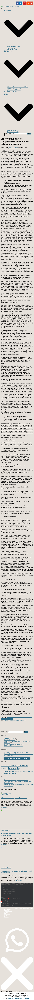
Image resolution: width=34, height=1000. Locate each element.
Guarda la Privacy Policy (22, 998)
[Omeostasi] (10, 6)
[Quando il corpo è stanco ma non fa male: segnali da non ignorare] (15, 829)
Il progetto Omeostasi (13, 46)
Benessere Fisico (12, 130)
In (5, 922)
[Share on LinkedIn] (20, 3)
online (14, 771)
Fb (5, 920)
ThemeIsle (30, 908)
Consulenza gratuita (11, 91)
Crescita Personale (12, 132)
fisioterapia (13, 768)
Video (5, 93)
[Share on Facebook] (17, 3)
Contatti (6, 917)
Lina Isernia (11, 48)
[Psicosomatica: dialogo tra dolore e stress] (6, 793)
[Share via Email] (31, 3)
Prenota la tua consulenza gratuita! (17, 758)
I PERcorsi (8, 911)
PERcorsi (7, 743)
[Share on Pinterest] (24, 3)
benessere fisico (6, 766)
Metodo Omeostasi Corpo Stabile (18, 87)
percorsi (26, 771)
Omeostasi (8, 909)
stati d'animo (3, 773)
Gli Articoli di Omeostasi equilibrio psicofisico (17, 741)
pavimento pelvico (19, 771)
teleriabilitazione (11, 773)
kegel (26, 768)
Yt (5, 919)
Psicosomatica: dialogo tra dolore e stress (16, 752)
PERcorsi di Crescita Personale (13, 746)
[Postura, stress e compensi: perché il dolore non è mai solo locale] (15, 866)
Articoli (7, 912)
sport (32, 771)
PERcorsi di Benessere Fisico (13, 744)
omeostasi (22, 720)
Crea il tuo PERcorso (14, 90)
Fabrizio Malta (12, 49)
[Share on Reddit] (28, 3)
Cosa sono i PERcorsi (14, 88)
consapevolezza (8, 720)
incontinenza (21, 768)
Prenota (7, 914)
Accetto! (11, 998)
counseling (16, 720)
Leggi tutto (4, 807)
